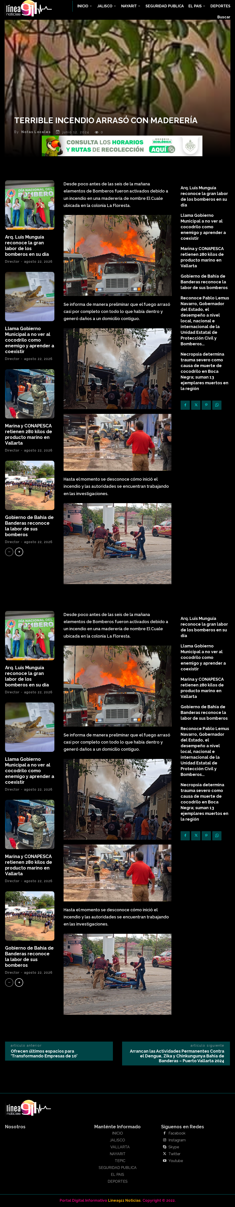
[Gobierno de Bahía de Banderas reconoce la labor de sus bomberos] (29, 485)
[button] (223, 17)
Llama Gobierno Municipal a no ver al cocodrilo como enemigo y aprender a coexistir (29, 340)
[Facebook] (185, 405)
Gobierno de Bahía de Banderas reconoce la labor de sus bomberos (29, 526)
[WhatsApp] (216, 405)
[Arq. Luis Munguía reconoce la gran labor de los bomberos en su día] (29, 205)
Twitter (174, 1154)
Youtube (175, 1161)
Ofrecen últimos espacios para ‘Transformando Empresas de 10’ (44, 1053)
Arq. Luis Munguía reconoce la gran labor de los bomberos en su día (27, 245)
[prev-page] (9, 552)
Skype (173, 1147)
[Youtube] (164, 1160)
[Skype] (164, 1147)
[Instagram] (164, 1140)
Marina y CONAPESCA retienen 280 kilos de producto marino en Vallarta (28, 434)
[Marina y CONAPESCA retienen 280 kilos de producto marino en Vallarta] (29, 393)
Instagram (177, 1140)
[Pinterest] (206, 405)
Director (12, 261)
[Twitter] (195, 405)
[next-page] (19, 552)
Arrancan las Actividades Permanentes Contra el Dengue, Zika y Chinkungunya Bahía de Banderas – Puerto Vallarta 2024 (177, 1056)
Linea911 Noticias (124, 1200)
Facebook (176, 1133)
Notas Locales (36, 132)
